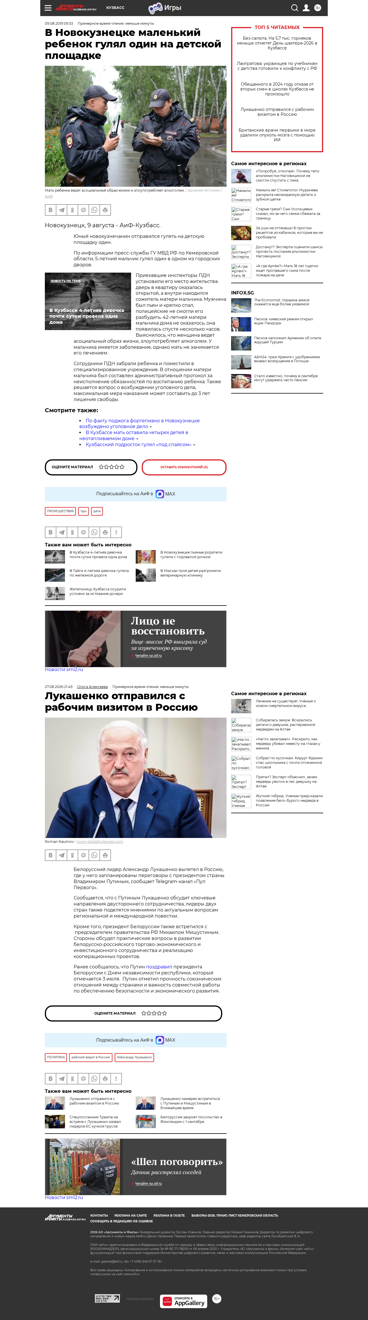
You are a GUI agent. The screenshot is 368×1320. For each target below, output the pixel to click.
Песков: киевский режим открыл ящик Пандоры (283, 321)
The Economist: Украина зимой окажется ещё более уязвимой (281, 302)
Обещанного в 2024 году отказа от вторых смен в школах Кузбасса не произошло (277, 89)
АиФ (49, 196)
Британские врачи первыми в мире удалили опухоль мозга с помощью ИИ (277, 135)
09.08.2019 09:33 (59, 23)
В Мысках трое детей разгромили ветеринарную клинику (190, 573)
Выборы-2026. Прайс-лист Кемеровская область (234, 1215)
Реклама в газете (169, 1215)
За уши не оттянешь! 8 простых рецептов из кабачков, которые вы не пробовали (289, 232)
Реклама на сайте (130, 1215)
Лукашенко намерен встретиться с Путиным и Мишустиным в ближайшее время (190, 1103)
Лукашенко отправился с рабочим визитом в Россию (277, 112)
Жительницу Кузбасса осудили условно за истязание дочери (98, 591)
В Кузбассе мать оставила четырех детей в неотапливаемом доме (133, 435)
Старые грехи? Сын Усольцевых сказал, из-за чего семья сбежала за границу (288, 213)
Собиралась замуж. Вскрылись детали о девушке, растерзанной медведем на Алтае (285, 724)
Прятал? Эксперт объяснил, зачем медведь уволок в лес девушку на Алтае (286, 781)
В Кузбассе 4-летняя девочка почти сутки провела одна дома (98, 554)
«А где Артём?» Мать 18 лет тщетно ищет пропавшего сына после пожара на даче (287, 270)
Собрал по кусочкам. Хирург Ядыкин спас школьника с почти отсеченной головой (289, 762)
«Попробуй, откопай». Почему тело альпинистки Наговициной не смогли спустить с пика (287, 175)
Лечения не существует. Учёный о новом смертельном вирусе (286, 703)
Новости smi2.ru (64, 669)
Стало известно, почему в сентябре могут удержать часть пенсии (286, 378)
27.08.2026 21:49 (58, 687)
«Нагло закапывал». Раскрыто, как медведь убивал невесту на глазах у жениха (288, 743)
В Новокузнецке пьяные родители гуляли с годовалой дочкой (191, 554)
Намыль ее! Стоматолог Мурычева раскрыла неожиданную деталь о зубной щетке (287, 194)
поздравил (159, 967)
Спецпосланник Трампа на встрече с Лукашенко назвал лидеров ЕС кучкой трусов (95, 1121)
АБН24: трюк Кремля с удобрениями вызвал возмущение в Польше (287, 359)
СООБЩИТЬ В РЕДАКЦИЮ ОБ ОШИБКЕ (121, 1221)
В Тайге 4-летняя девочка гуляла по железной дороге (99, 573)
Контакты (99, 1215)
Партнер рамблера (140, 1298)
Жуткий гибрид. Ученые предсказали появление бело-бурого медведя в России (289, 800)
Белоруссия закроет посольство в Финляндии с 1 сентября (191, 1119)
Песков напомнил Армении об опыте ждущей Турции (287, 340)
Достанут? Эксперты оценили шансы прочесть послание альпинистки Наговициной (289, 251)
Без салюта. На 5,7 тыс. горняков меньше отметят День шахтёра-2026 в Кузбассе (277, 43)
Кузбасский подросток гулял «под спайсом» (138, 444)
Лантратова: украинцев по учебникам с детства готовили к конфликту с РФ (277, 66)
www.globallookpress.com (100, 841)
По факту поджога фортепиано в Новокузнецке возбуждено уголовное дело (139, 423)
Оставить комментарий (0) (184, 467)
